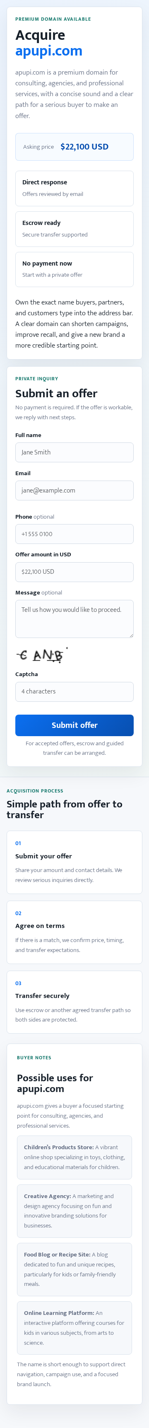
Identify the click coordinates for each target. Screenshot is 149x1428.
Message (38, 593)
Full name (28, 435)
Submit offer (75, 725)
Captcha (26, 674)
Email (23, 473)
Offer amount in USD (43, 555)
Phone (34, 517)
